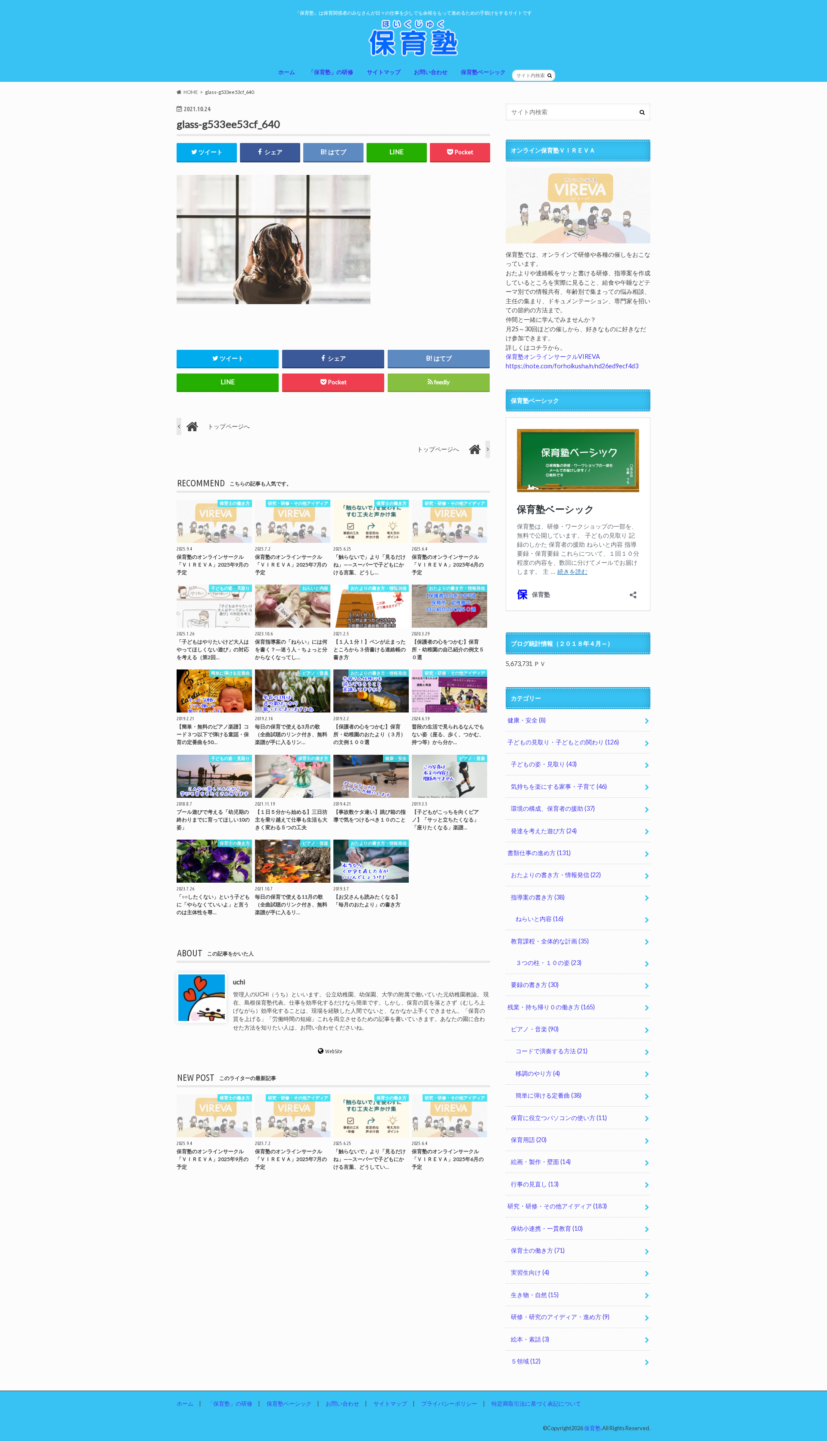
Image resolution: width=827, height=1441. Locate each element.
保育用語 (529, 1139)
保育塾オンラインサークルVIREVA (553, 356)
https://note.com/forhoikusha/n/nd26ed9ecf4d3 (572, 366)
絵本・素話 (530, 1339)
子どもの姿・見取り (544, 764)
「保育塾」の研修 (330, 71)
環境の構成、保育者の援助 (553, 808)
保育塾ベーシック (483, 71)
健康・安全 (526, 720)
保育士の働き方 (538, 1250)
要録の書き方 (535, 984)
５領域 (526, 1361)
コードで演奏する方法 (552, 1051)
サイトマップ (384, 71)
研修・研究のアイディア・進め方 (560, 1316)
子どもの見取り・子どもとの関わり (563, 742)
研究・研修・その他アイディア (557, 1206)
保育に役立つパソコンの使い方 (559, 1117)
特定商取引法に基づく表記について (536, 1403)
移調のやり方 (538, 1073)
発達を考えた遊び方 (544, 830)
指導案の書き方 (538, 897)
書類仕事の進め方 (539, 852)
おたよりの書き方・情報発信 (556, 874)
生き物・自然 (535, 1294)
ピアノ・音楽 (535, 1029)
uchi (239, 981)
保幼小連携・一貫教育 (547, 1228)
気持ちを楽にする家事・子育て (559, 786)
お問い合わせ (431, 71)
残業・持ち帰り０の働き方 (551, 1007)
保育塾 (592, 1428)
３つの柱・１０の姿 (548, 962)
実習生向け (530, 1272)
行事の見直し (535, 1184)
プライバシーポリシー (449, 1403)
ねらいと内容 (539, 918)
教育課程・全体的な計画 (550, 941)
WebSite (333, 1051)
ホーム (286, 71)
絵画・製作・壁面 (541, 1161)
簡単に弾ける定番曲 (548, 1095)
